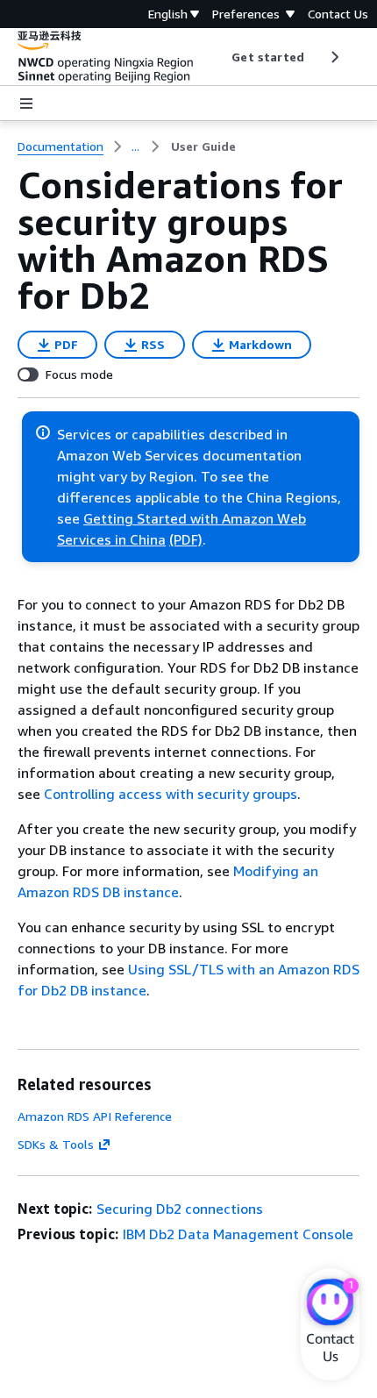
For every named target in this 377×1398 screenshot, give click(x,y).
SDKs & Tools (56, 1144)
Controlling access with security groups (170, 793)
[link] (203, 146)
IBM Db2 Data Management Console (238, 1234)
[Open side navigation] (26, 103)
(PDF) (186, 539)
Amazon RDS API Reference (95, 1116)
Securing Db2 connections (179, 1208)
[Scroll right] (334, 57)
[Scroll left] (219, 57)
